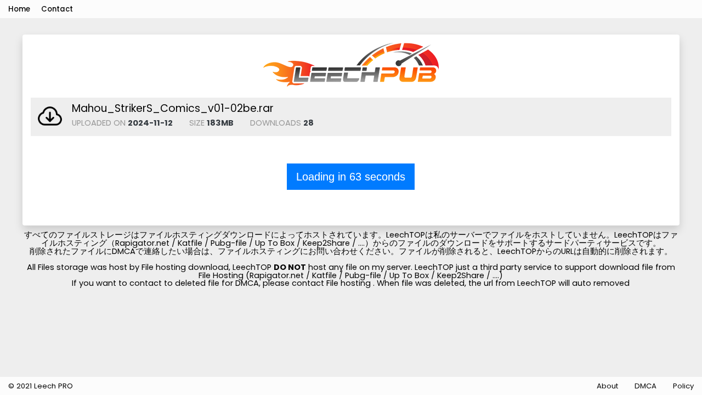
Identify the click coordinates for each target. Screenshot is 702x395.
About (607, 386)
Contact (57, 9)
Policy (683, 386)
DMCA (645, 386)
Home (19, 9)
